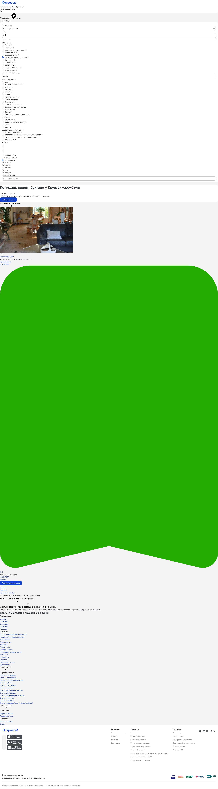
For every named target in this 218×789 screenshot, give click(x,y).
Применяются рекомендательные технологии (63, 785)
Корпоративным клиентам (182, 740)
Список (3, 21)
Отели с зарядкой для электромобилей (16, 703)
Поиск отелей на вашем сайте (184, 743)
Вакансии (114, 740)
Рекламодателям (179, 746)
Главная (3, 588)
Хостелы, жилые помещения (12, 637)
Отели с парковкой (8, 675)
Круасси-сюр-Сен (7, 593)
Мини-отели (5, 639)
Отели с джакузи (7, 700)
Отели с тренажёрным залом (12, 695)
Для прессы (115, 743)
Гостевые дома (6, 649)
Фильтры (6, 18)
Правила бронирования (139, 750)
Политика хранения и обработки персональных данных (23, 785)
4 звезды (4, 621)
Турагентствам (178, 736)
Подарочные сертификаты (140, 760)
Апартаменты (5, 642)
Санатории (4, 659)
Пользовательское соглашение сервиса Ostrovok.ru (149, 753)
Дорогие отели (6, 713)
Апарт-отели (5, 647)
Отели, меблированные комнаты (13, 634)
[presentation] (109, 28)
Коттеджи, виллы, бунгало (11, 652)
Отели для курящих (8, 693)
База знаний (135, 733)
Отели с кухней (6, 688)
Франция (3, 590)
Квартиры (4, 644)
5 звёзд (3, 619)
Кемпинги (4, 654)
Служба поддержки (137, 736)
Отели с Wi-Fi (5, 683)
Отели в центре (6, 721)
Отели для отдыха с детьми (11, 690)
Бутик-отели (5, 665)
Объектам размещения (181, 733)
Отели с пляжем (7, 698)
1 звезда (3, 629)
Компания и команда (119, 733)
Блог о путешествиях (138, 740)
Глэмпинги (4, 657)
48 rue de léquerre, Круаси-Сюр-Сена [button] (15, 259)
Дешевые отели (6, 716)
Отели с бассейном (8, 685)
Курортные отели (7, 662)
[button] (109, 9)
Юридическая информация (140, 746)
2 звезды (4, 626)
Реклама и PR (178, 750)
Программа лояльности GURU (141, 757)
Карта (8, 21)
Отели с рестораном (8, 678)
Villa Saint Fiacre (7, 257)
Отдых (2, 724)
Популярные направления (140, 743)
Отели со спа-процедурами (11, 680)
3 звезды (4, 624)
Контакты (114, 736)
